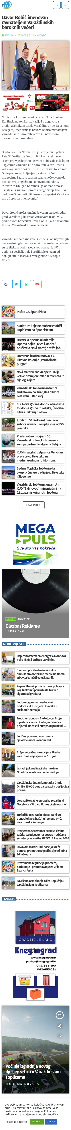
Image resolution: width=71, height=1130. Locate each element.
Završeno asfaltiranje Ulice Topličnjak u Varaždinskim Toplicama (41, 882)
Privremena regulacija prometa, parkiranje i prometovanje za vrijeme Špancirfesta (40, 866)
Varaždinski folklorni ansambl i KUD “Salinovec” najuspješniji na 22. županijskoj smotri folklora (39, 488)
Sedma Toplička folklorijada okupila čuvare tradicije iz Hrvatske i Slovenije (40, 472)
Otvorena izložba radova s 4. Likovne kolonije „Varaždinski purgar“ (36, 360)
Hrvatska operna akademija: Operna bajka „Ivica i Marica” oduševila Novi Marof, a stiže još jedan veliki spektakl (38, 346)
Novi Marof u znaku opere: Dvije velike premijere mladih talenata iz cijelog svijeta (40, 376)
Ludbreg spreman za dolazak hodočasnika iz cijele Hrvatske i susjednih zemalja (37, 706)
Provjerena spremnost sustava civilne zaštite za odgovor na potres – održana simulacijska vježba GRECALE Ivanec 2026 (43, 834)
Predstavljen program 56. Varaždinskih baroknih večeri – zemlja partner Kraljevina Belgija (39, 440)
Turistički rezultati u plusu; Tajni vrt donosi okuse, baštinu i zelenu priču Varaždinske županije (39, 818)
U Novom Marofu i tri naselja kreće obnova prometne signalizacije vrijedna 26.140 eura (42, 850)
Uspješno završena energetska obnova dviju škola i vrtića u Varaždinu (41, 658)
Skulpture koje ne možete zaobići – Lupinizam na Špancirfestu (40, 328)
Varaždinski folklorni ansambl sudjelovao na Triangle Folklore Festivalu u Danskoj (38, 392)
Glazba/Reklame (22, 626)
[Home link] (7, 5)
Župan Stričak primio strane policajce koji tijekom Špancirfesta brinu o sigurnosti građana (40, 690)
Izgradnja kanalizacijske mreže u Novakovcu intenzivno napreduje (38, 770)
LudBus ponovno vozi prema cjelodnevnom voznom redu (35, 738)
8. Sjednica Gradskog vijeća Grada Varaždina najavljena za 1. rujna (38, 754)
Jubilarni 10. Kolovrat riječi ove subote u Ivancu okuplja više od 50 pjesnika (40, 424)
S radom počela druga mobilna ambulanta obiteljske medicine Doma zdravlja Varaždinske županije (41, 674)
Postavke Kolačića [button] (16, 1121)
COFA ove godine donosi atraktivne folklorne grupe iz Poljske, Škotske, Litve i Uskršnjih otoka (40, 408)
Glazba (11, 619)
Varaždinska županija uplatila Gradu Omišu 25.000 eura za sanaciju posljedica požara (43, 786)
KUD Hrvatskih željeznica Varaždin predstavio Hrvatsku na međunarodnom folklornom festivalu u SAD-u (40, 458)
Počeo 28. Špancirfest (31, 312)
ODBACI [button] (51, 1121)
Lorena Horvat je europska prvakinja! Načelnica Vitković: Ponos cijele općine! (41, 802)
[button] (6, 284)
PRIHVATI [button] (37, 1121)
